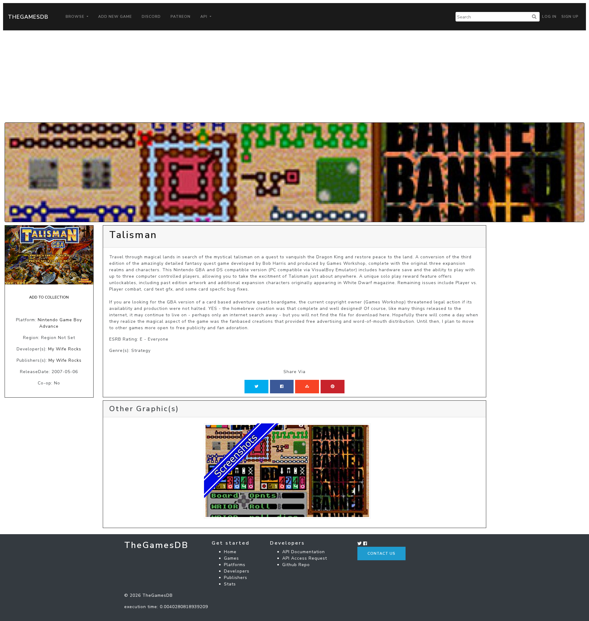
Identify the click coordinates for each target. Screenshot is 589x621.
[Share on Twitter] (256, 386)
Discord (151, 16)
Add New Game (115, 16)
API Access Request (304, 558)
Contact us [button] (381, 553)
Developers (236, 571)
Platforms (234, 565)
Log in (549, 16)
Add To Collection (49, 297)
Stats (230, 584)
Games (231, 558)
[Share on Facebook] (282, 386)
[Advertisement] (294, 76)
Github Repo (296, 565)
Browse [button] (76, 16)
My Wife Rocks (64, 349)
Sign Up (570, 16)
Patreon (181, 16)
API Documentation (303, 552)
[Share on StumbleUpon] (307, 386)
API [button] (204, 16)
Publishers (235, 577)
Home (230, 552)
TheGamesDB (28, 17)
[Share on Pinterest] (333, 386)
